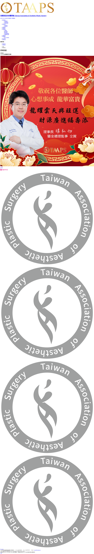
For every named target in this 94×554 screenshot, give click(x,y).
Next (3, 549)
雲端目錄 (5, 26)
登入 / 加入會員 (5, 18)
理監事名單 (6, 22)
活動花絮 (3, 35)
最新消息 (3, 24)
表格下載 (3, 39)
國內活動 (5, 31)
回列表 (1, 167)
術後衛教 (3, 27)
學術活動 (3, 29)
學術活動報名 (6, 33)
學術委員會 (6, 23)
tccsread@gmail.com (37, 550)
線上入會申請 (6, 37)
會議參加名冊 (6, 34)
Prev (1, 549)
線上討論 (3, 38)
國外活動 (5, 32)
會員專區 (3, 36)
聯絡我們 (9, 18)
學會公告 (5, 25)
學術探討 (3, 28)
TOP (1, 553)
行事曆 (5, 30)
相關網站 (13, 18)
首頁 (1, 18)
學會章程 (5, 21)
